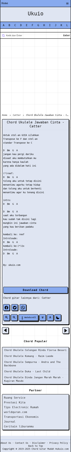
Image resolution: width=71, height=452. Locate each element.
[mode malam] (57, 317)
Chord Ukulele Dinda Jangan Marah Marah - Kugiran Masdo (34, 379)
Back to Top (35, 446)
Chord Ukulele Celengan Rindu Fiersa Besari (35, 350)
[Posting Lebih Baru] (5, 330)
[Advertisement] (35, 76)
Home (4, 3)
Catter (46, 297)
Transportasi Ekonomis (21, 416)
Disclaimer (38, 443)
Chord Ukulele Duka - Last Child (27, 371)
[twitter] (14, 307)
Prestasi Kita (14, 402)
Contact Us (21, 443)
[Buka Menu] (67, 3)
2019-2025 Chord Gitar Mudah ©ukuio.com (43, 449)
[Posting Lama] (65, 330)
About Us (5, 443)
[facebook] (6, 307)
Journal (10, 421)
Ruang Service (14, 397)
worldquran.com (15, 412)
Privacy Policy (58, 443)
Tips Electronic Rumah (21, 407)
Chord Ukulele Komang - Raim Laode (28, 356)
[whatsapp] (23, 307)
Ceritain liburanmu (19, 426)
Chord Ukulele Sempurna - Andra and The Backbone (32, 364)
